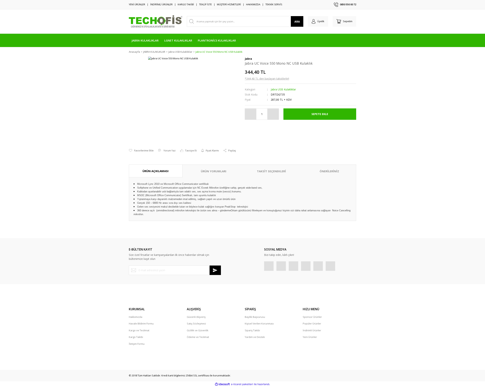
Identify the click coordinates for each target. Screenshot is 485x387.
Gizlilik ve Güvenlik (197, 330)
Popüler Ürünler (312, 323)
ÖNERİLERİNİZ (329, 171)
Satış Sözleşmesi (196, 323)
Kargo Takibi (136, 337)
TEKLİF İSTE (205, 4)
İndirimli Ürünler (312, 330)
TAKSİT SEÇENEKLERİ (271, 171)
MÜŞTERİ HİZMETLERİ (229, 4)
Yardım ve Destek (255, 337)
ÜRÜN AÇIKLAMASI (155, 171)
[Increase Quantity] (273, 114)
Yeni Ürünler (310, 337)
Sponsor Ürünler (312, 317)
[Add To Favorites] (141, 151)
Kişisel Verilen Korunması (259, 323)
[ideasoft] (222, 384)
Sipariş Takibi (252, 330)
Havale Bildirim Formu (141, 323)
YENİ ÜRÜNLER (137, 4)
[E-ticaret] (242, 384)
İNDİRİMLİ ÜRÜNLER (161, 4)
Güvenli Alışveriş (196, 317)
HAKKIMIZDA (253, 4)
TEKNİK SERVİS (273, 4)
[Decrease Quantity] (250, 114)
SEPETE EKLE (319, 114)
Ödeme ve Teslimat (198, 337)
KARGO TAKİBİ (186, 4)
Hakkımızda (135, 317)
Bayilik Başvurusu (255, 317)
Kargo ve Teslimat (139, 330)
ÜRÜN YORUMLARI (213, 171)
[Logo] (155, 21)
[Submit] (215, 270)
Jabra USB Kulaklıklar (283, 89)
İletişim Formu (137, 343)
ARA (297, 21)
